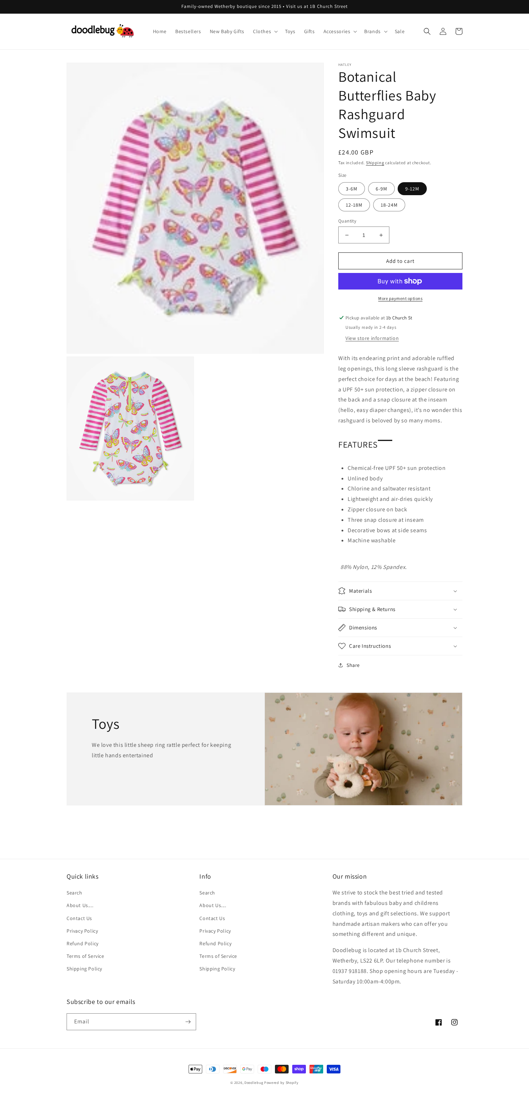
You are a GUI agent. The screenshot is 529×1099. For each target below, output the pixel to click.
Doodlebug (253, 1082)
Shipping (375, 162)
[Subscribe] (188, 1021)
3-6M (351, 188)
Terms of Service (85, 956)
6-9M (381, 188)
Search (74, 892)
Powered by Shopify (281, 1082)
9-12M (412, 188)
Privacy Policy (82, 931)
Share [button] (353, 665)
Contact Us (79, 918)
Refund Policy (83, 943)
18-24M (389, 205)
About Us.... (80, 905)
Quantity (347, 221)
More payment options (400, 298)
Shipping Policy (84, 968)
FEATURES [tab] (358, 444)
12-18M (354, 205)
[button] (265, 31)
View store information (372, 338)
